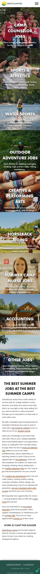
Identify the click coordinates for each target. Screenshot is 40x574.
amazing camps (24, 431)
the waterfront (21, 459)
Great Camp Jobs (11, 3)
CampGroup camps (10, 530)
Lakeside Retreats (13, 565)
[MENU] (36, 3)
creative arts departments (16, 476)
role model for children (20, 428)
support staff (10, 515)
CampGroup (28, 565)
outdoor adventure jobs (14, 468)
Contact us (17, 518)
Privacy (27, 568)
